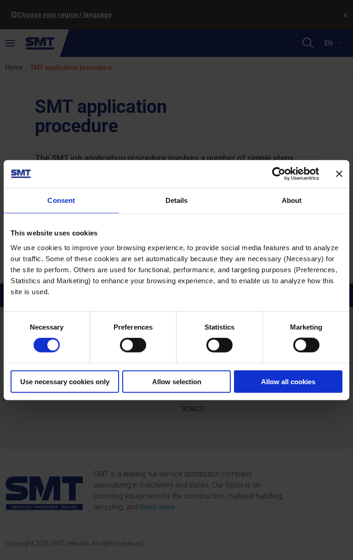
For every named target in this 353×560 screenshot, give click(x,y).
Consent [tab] (61, 200)
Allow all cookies (288, 381)
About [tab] (292, 200)
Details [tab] (176, 200)
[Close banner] (339, 174)
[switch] (133, 345)
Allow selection (176, 381)
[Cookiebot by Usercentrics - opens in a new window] (279, 174)
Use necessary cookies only (64, 381)
